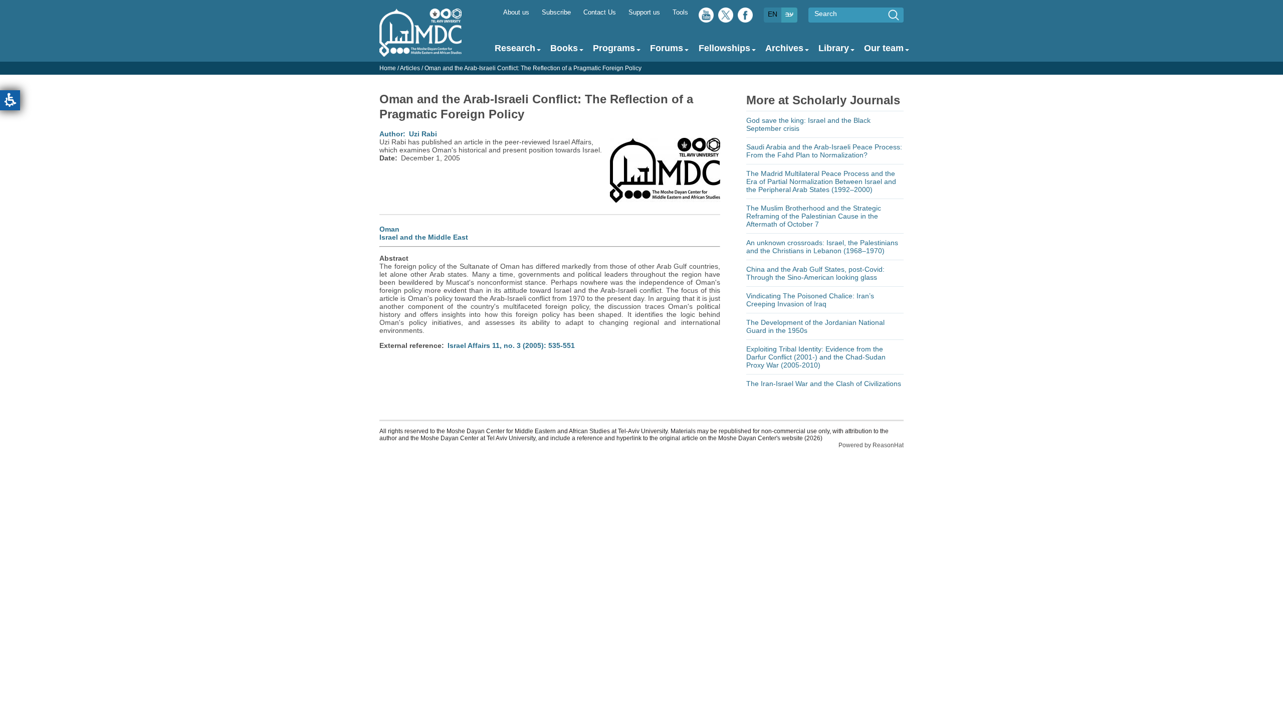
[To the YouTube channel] (706, 18)
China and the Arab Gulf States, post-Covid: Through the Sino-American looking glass (815, 273)
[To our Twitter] (725, 18)
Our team (884, 48)
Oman (389, 229)
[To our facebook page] (745, 18)
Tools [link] (680, 12)
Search (825, 14)
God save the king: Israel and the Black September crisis (808, 124)
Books (564, 48)
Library (833, 48)
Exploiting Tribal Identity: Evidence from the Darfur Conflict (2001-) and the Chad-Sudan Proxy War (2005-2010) (816, 357)
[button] (10, 100)
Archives (784, 48)
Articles (410, 68)
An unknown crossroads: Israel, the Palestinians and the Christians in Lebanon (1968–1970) (822, 247)
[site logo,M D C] (420, 52)
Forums (666, 48)
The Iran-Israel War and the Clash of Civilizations (823, 384)
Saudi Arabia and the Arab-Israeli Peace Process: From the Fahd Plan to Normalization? (824, 151)
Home (387, 68)
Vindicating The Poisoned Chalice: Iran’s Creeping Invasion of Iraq (810, 300)
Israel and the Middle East (423, 237)
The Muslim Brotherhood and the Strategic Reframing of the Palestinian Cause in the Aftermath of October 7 (813, 216)
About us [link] (516, 12)
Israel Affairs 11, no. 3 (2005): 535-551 (511, 345)
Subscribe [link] (556, 12)
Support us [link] (644, 12)
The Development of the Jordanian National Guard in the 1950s (815, 326)
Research (515, 48)
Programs (614, 48)
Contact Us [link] (599, 12)
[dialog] (641, 68)
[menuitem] (516, 12)
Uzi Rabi (423, 134)
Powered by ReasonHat (871, 445)
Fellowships (724, 48)
